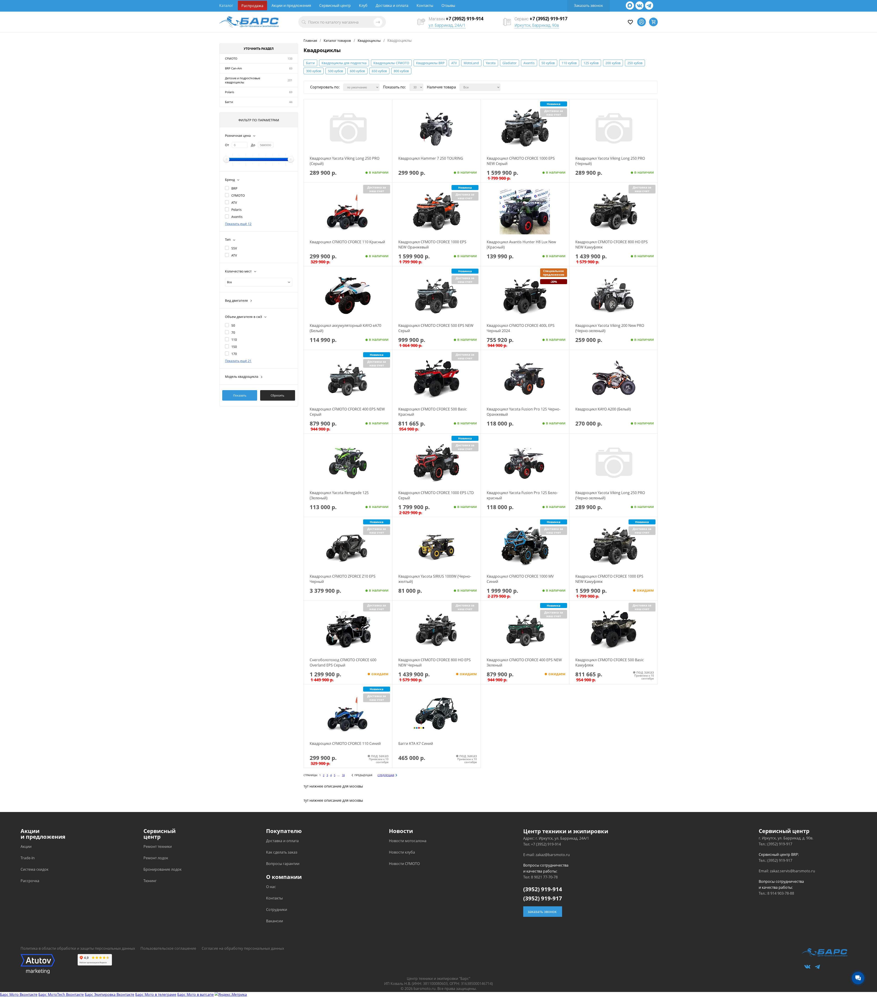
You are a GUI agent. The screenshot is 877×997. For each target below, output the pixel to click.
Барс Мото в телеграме (155, 994)
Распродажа (252, 5)
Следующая (386, 775)
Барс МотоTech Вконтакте (61, 994)
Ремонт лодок (155, 857)
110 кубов (569, 63)
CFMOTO (231, 58)
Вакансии (274, 920)
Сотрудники (276, 909)
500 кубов (335, 71)
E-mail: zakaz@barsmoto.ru (546, 854)
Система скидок (34, 869)
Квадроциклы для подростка (344, 63)
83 (290, 68)
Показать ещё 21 (238, 361)
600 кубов (357, 71)
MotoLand (471, 63)
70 (233, 332)
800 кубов (401, 71)
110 (234, 339)
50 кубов (548, 63)
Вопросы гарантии (282, 863)
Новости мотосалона (407, 840)
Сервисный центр (335, 5)
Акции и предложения (291, 5)
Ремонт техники (157, 846)
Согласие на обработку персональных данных (243, 948)
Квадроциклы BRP (430, 63)
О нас (271, 886)
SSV (234, 248)
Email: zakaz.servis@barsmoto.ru (787, 870)
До (253, 145)
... (339, 775)
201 (290, 80)
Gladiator (509, 63)
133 (290, 58)
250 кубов (634, 63)
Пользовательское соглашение (168, 948)
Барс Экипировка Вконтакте (109, 994)
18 (343, 775)
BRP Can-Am (233, 68)
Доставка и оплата (392, 5)
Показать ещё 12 (238, 224)
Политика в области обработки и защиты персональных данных (78, 948)
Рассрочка (30, 880)
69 (290, 92)
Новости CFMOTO (404, 863)
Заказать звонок (588, 5)
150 (234, 346)
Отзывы (448, 5)
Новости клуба (402, 852)
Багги (229, 102)
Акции (26, 846)
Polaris (229, 92)
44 (290, 102)
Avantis (237, 216)
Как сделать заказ (281, 852)
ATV (234, 202)
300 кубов (313, 71)
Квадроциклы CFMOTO (391, 63)
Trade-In (28, 857)
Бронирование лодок (162, 869)
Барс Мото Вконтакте (18, 994)
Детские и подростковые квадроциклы (242, 80)
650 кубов (379, 71)
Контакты (425, 5)
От (227, 145)
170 (234, 354)
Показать (239, 395)
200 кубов (613, 63)
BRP (234, 188)
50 (233, 325)
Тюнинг (150, 880)
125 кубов (591, 63)
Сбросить (277, 395)
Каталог (226, 5)
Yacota (491, 63)
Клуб (363, 5)
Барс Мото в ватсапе (195, 994)
